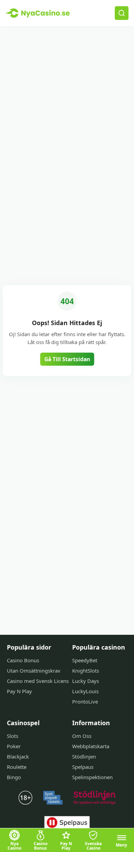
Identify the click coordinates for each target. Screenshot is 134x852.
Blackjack (18, 756)
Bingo (14, 777)
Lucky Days (85, 680)
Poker (14, 746)
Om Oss (81, 735)
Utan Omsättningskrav (33, 670)
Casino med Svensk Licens (38, 680)
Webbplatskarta (90, 746)
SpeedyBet (84, 660)
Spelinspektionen (92, 777)
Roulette (16, 766)
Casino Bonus (23, 660)
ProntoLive (85, 701)
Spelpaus (82, 766)
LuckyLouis (85, 691)
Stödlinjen (84, 756)
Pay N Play (19, 691)
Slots (12, 735)
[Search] (122, 13)
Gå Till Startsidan (67, 359)
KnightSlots (85, 670)
